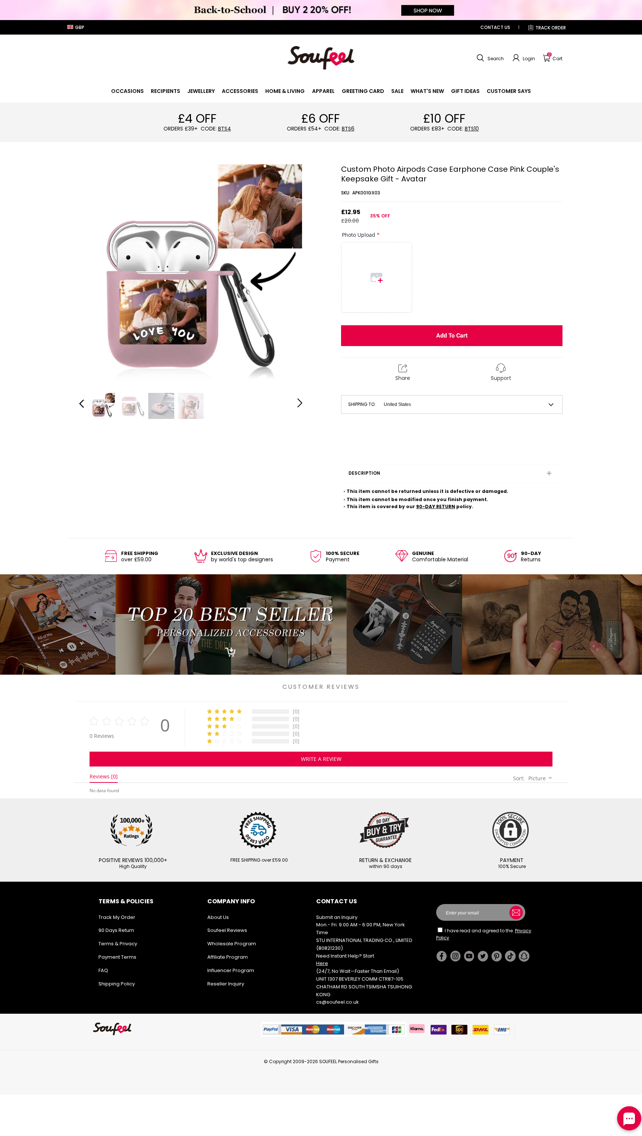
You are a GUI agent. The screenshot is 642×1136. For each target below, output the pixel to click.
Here (322, 963)
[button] (489, 58)
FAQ (103, 970)
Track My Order (116, 917)
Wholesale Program (231, 943)
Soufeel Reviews (227, 930)
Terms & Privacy (117, 943)
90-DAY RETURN (435, 506)
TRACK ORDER (550, 28)
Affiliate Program (227, 957)
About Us (218, 917)
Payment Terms (117, 957)
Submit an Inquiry (336, 917)
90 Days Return (116, 930)
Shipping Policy (116, 983)
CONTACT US (495, 27)
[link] (127, 91)
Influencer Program (230, 970)
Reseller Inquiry (225, 983)
